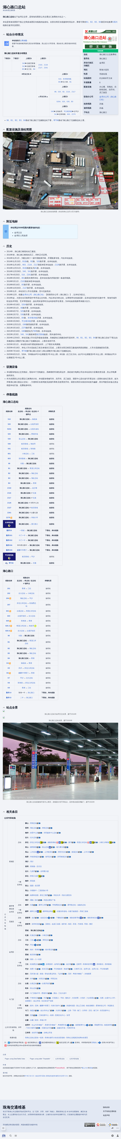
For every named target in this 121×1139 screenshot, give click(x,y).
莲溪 (31, 1015)
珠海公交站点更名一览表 (34, 1038)
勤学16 (9, 530)
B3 (96, 22)
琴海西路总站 (57, 905)
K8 (9, 683)
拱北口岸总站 (22, 603)
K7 (9, 678)
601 (7, 611)
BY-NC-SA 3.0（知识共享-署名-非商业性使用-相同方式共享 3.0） (46, 1076)
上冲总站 (33, 852)
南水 (31, 950)
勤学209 (9, 550)
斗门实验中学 (35, 993)
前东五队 (45, 969)
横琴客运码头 (48, 911)
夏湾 (70, 842)
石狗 (36, 1006)
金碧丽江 (28, 1001)
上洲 (69, 1010)
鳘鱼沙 (67, 998)
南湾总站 (48, 857)
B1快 (24, 261)
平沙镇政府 (58, 969)
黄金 (55, 993)
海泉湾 (32, 444)
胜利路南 (22, 458)
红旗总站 (33, 935)
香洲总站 (33, 823)
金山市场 (36, 1001)
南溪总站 (75, 852)
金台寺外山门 (45, 1010)
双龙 (74, 924)
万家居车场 (71, 1028)
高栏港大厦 (34, 974)
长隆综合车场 (47, 1028)
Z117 (73, 92)
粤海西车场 (62, 1025)
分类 (4, 1054)
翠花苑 (32, 881)
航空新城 (40, 334)
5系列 (114, 22)
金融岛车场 (61, 1028)
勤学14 (8, 693)
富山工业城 (80, 1006)
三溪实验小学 (43, 890)
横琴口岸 (33, 911)
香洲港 (32, 866)
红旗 (34, 493)
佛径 (91, 924)
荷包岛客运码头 (50, 974)
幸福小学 (34, 517)
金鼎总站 (43, 918)
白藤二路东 (34, 1020)
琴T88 (56, 120)
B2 (91, 22)
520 (59, 92)
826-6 (7, 631)
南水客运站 (49, 950)
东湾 (68, 1015)
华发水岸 (57, 895)
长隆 (22, 463)
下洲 (74, 1010)
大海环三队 (78, 969)
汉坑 (90, 1010)
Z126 (46, 65)
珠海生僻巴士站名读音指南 (55, 1038)
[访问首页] (3, 1135)
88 (55, 92)
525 (63, 101)
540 (23, 63)
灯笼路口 (55, 998)
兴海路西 (87, 974)
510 (59, 79)
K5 (9, 668)
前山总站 (45, 847)
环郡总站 (54, 979)
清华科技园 (36, 924)
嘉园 (31, 886)
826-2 (7, 626)
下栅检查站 (60, 918)
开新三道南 (84, 911)
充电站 (93, 1042)
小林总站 (25, 454)
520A (58, 101)
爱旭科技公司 (101, 1006)
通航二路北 (34, 900)
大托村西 (75, 998)
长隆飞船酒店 (73, 911)
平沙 (33, 557)
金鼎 (33, 918)
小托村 (82, 998)
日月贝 (39, 866)
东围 (101, 998)
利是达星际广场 (49, 900)
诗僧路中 (33, 890)
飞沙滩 (60, 974)
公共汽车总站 (60, 1059)
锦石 (69, 924)
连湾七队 (87, 969)
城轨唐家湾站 (75, 918)
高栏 (69, 974)
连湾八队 (95, 969)
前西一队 (33, 969)
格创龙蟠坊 (90, 1006)
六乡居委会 (90, 998)
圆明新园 (33, 847)
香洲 (34, 483)
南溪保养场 (108, 1025)
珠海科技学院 (88, 964)
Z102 (40, 65)
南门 (79, 1010)
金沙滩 (34, 488)
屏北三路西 (44, 895)
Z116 (68, 92)
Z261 (46, 68)
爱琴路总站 (72, 905)
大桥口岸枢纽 (104, 842)
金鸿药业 (57, 964)
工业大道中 (62, 993)
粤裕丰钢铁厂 (78, 974)
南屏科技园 (34, 895)
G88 (24, 324)
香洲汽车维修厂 (50, 1025)
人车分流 (23, 40)
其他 (91, 1068)
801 (23, 69)
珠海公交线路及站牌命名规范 (77, 1038)
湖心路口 (31, 693)
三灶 (33, 454)
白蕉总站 (20, 611)
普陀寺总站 (62, 852)
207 (8, 605)
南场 (41, 974)
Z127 (40, 68)
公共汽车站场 (74, 1059)
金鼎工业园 (56, 924)
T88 (34, 331)
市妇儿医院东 (67, 895)
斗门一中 (22, 535)
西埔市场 (34, 434)
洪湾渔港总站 (62, 857)
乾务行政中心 (56, 1006)
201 (8, 588)
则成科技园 (71, 1006)
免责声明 (106, 1115)
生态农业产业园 (47, 1001)
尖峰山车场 (48, 1033)
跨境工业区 (34, 876)
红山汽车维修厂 (37, 1025)
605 (7, 621)
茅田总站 (46, 940)
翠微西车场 (98, 1025)
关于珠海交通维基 (109, 1111)
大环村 (84, 1010)
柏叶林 (64, 924)
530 (68, 101)
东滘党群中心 (105, 1010)
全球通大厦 (44, 871)
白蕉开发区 (34, 424)
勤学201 (9, 535)
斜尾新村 (49, 964)
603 (8, 616)
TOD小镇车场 (31, 1028)
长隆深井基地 (62, 911)
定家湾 (78, 964)
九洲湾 (32, 871)
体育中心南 (34, 833)
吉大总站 (22, 593)
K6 (7, 673)
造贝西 (37, 886)
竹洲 (45, 998)
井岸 (20, 668)
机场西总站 (34, 964)
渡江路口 (34, 524)
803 (68, 114)
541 (23, 66)
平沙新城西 (104, 969)
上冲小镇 (87, 852)
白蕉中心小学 (110, 998)
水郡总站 (42, 979)
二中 (22, 698)
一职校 (22, 530)
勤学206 (9, 545)
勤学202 (9, 540)
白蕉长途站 (34, 429)
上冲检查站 (48, 852)
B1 (87, 22)
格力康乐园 (60, 847)
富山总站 (22, 439)
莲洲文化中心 (60, 1015)
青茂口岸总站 (35, 468)
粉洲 (52, 1015)
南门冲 (95, 1010)
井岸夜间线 (67, 79)
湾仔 (31, 861)
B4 (100, 22)
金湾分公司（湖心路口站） (33, 295)
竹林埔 (80, 924)
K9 (9, 688)
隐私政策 (106, 1107)
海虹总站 (34, 473)
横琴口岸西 (43, 905)
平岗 (62, 998)
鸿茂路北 (110, 1006)
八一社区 (38, 959)
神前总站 (45, 828)
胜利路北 (100, 964)
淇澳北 (47, 924)
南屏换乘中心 (80, 1025)
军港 (86, 924)
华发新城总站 (35, 857)
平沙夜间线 (68, 111)
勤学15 (8, 698)
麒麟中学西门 (22, 550)
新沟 (31, 1006)
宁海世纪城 (34, 998)
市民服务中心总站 (50, 833)
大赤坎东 (59, 1010)
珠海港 (32, 449)
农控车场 (35, 1033)
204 (7, 598)
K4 (7, 663)
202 (8, 593)
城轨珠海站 (52, 842)
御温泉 (34, 419)
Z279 (74, 114)
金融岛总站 (81, 905)
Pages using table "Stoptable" (40, 1059)
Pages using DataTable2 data (15, 1059)
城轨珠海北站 (92, 918)
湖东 (31, 959)
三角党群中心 (44, 1015)
